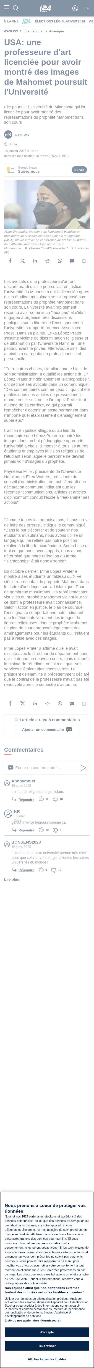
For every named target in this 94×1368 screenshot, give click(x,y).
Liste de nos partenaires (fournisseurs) (32, 1320)
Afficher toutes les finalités (47, 1359)
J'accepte (47, 1332)
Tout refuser (47, 1346)
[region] (47, 1280)
